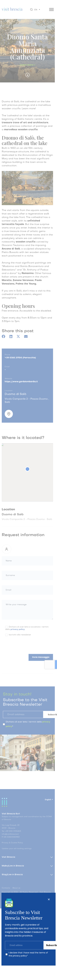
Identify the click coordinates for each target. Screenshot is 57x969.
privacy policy (20, 955)
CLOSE (49, 899)
